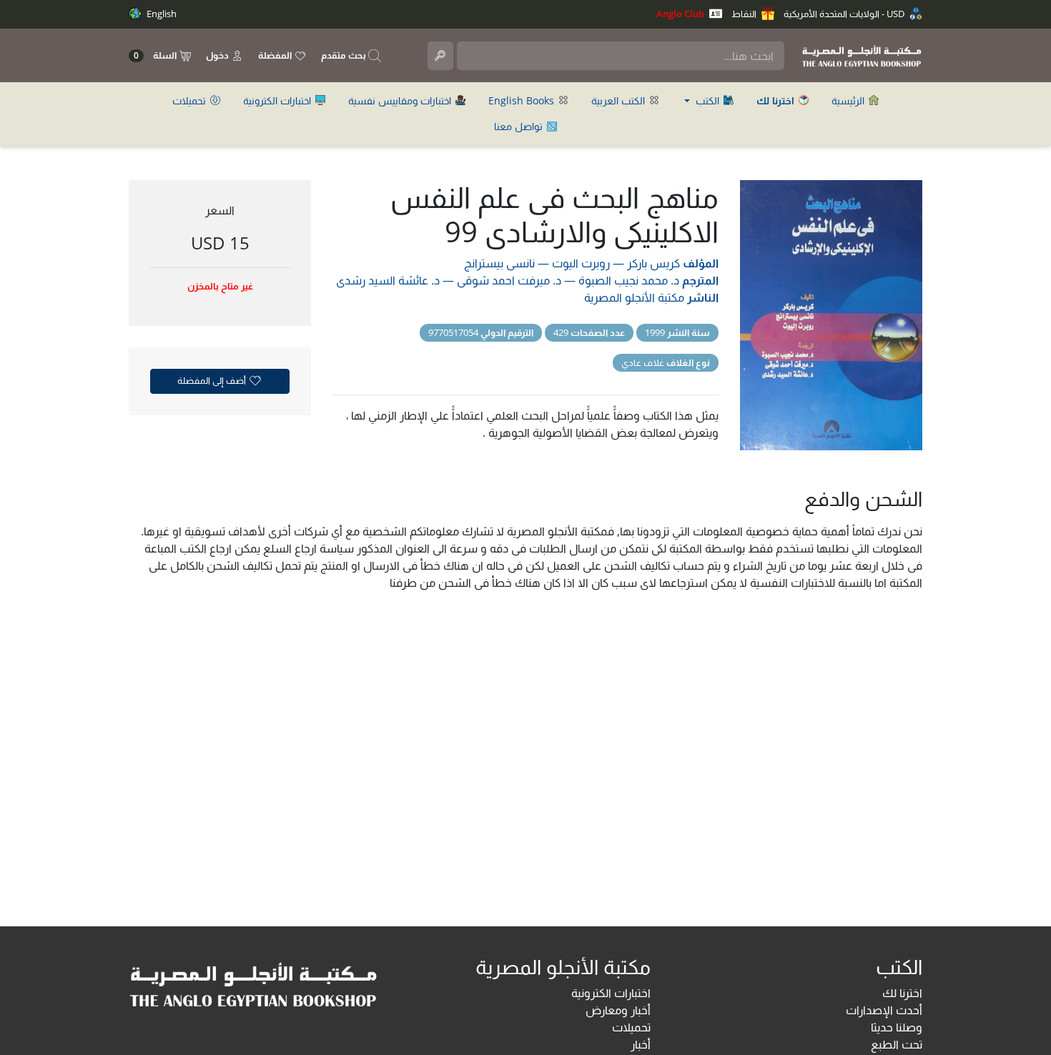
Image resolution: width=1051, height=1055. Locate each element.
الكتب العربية (619, 100)
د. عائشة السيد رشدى (388, 280)
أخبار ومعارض (618, 1010)
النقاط (745, 13)
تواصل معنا (520, 126)
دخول (218, 55)
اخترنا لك (902, 993)
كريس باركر (653, 263)
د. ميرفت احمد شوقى (509, 280)
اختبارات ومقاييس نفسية (401, 100)
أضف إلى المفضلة (212, 380)
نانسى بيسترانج (499, 263)
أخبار (641, 1044)
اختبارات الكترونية (278, 100)
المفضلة (276, 55)
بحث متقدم (344, 55)
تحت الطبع (896, 1044)
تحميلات (190, 100)
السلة (156, 55)
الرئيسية (849, 100)
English (160, 13)
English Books (522, 100)
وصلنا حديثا (896, 1027)
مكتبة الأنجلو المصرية (634, 297)
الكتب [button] (707, 100)
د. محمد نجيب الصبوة (628, 280)
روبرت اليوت (581, 263)
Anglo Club (681, 13)
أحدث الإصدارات (884, 1010)
